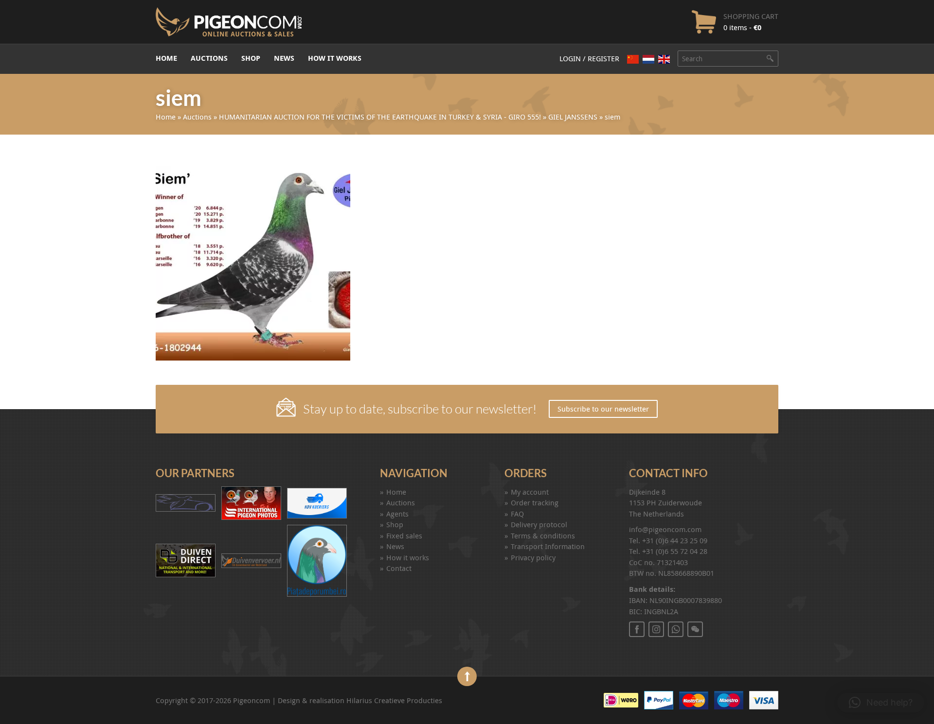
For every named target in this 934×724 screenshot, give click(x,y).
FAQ (517, 513)
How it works (334, 58)
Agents (397, 513)
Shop (250, 58)
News (284, 58)
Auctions (209, 58)
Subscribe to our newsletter (603, 409)
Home (166, 58)
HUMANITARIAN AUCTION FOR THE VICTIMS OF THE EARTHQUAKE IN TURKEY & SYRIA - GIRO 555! (380, 116)
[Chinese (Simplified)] (633, 59)
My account (530, 492)
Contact (399, 568)
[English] (664, 59)
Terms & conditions (543, 535)
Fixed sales (404, 535)
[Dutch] (648, 59)
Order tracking (534, 502)
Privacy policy (533, 557)
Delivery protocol (539, 524)
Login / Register (589, 58)
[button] (880, 702)
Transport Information (548, 546)
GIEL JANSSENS (572, 116)
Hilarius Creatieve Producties (394, 700)
